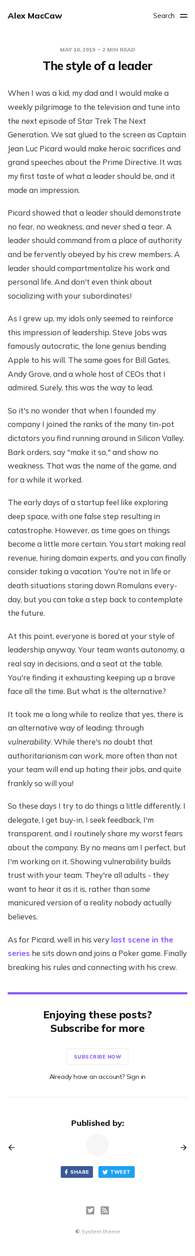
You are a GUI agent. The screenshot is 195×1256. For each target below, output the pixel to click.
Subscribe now (98, 1057)
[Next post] (180, 1147)
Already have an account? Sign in (97, 1077)
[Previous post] (14, 1147)
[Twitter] (90, 1210)
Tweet (120, 1172)
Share (79, 1172)
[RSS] (104, 1210)
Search (164, 15)
